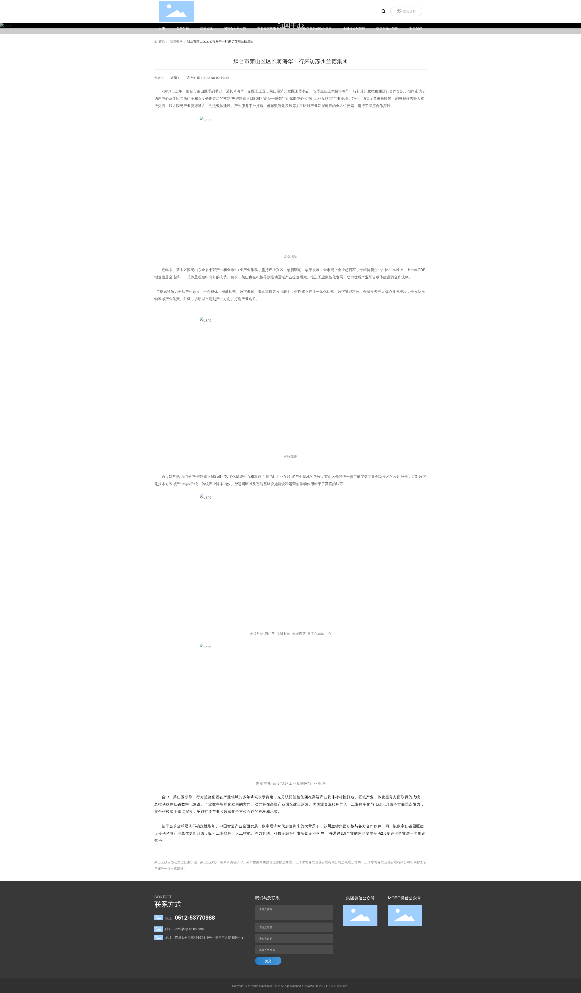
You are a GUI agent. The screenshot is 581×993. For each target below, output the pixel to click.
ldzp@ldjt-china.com (189, 928)
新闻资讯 (176, 41)
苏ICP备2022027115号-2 (320, 986)
